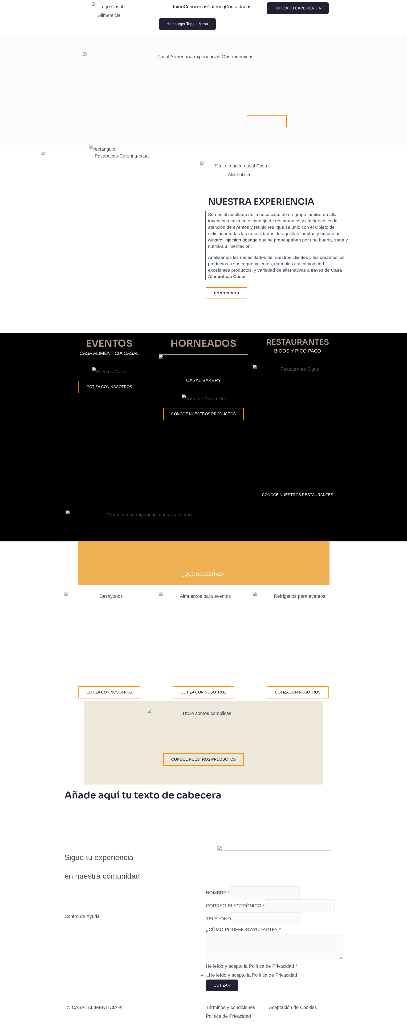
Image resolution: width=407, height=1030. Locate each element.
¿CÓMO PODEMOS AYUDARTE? (243, 929)
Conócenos (195, 6)
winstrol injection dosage (233, 239)
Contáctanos (238, 6)
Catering (216, 6)
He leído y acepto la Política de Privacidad (251, 966)
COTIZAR (222, 985)
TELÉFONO (218, 918)
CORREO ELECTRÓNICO (235, 905)
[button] (267, 121)
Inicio (178, 6)
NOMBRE (218, 892)
